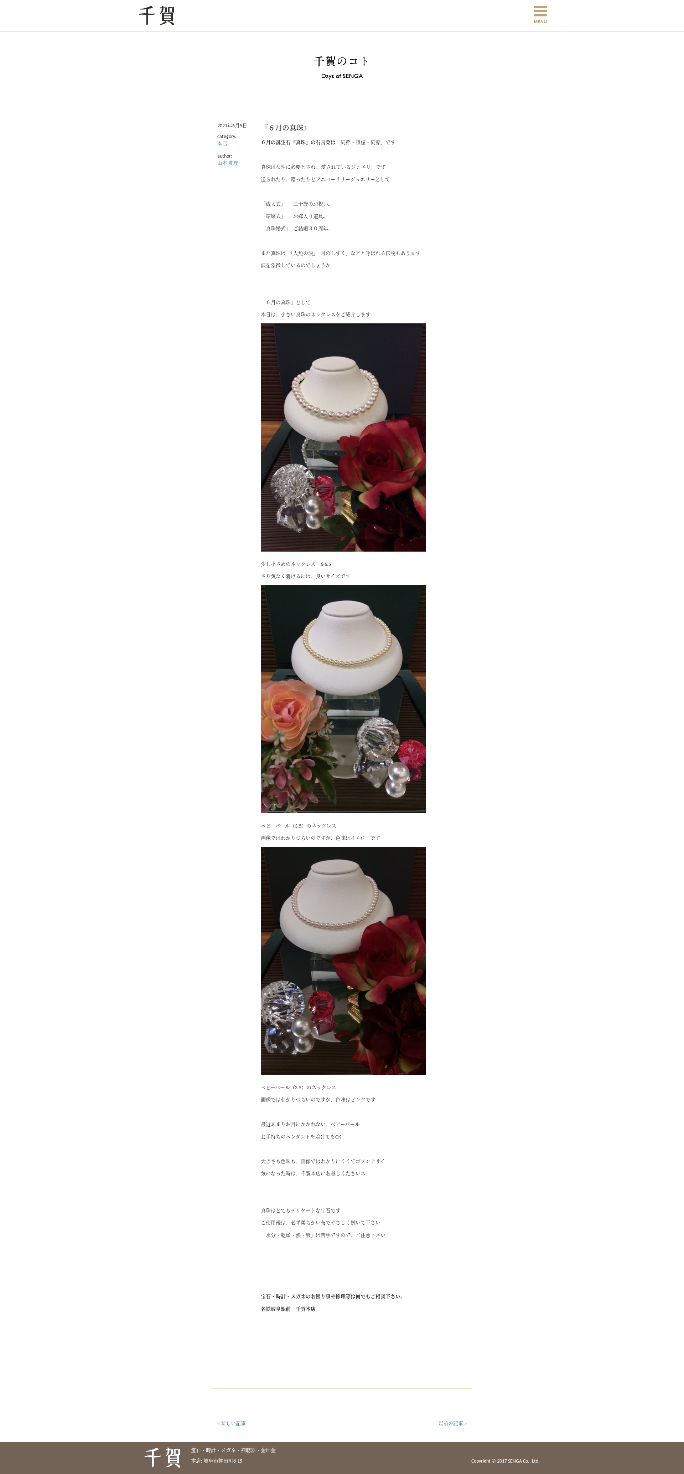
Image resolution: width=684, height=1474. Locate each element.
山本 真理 (227, 163)
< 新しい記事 (231, 1424)
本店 (222, 144)
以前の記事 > (452, 1424)
